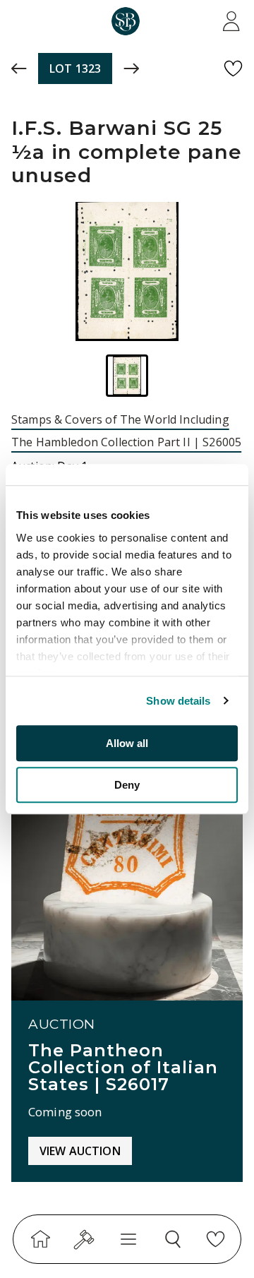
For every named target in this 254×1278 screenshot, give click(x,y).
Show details (178, 701)
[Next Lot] (131, 68)
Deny (127, 785)
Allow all (127, 743)
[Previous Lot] (19, 68)
